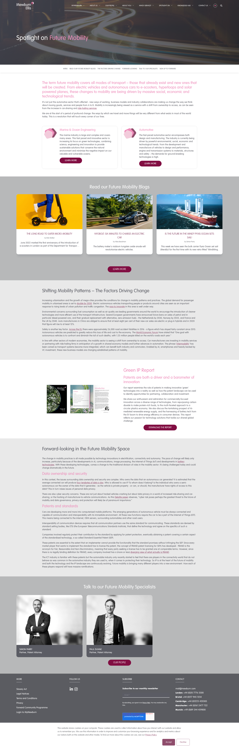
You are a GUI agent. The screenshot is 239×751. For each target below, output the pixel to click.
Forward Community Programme (32, 708)
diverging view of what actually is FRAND (149, 552)
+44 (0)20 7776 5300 (194, 693)
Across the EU (75, 329)
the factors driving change (109, 69)
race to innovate (117, 307)
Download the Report (160, 427)
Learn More (71, 160)
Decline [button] (183, 742)
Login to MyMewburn (26, 712)
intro (65, 69)
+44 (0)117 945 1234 (192, 697)
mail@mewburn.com (186, 689)
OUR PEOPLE (119, 662)
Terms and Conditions (26, 698)
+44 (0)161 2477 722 (198, 705)
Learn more (150, 163)
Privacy (19, 703)
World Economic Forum (147, 332)
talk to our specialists (148, 69)
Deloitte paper (121, 497)
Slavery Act (21, 689)
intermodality (183, 344)
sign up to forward (168, 69)
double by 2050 (84, 303)
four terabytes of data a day (90, 483)
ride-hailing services (87, 108)
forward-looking (129, 69)
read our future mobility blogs (83, 69)
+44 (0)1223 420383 (197, 701)
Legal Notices (22, 694)
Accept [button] (169, 742)
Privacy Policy (151, 735)
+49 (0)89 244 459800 (195, 710)
